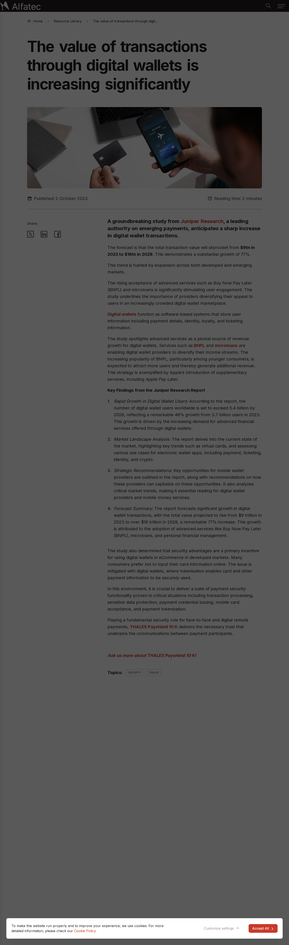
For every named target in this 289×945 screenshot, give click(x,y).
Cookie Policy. (85, 931)
